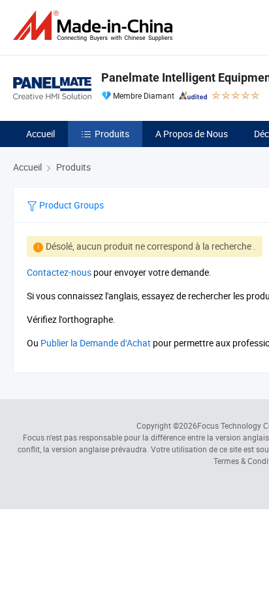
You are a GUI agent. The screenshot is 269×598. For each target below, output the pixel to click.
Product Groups (70, 205)
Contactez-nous (59, 272)
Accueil (40, 133)
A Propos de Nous (191, 133)
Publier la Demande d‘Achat (95, 343)
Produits (112, 133)
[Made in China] (95, 25)
